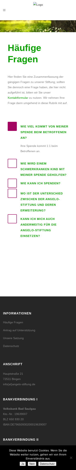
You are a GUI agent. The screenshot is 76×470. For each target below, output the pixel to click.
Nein (32, 463)
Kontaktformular (18, 97)
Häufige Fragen (13, 322)
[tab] (38, 131)
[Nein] (71, 458)
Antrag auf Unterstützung (19, 330)
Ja (22, 463)
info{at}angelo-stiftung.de (19, 384)
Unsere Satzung (13, 338)
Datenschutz (11, 346)
